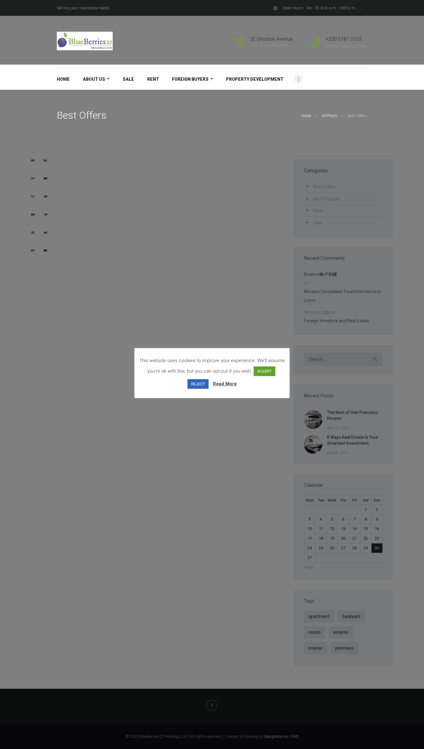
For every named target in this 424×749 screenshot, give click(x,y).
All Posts (329, 115)
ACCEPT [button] (264, 371)
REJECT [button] (198, 384)
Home (306, 115)
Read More (225, 384)
